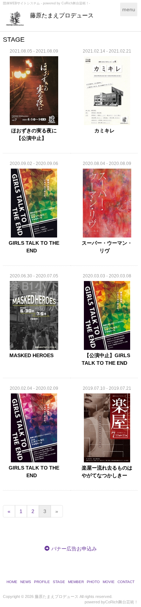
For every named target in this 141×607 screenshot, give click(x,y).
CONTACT (126, 582)
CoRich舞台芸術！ (121, 602)
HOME (12, 582)
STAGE (59, 582)
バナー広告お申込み (74, 549)
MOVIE (109, 582)
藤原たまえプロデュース (62, 15)
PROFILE (42, 582)
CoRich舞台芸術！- (75, 3)
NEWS (25, 582)
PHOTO (93, 582)
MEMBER (76, 582)
